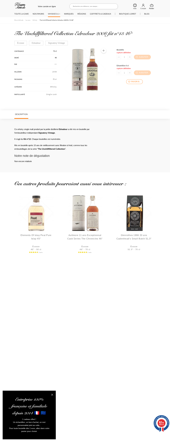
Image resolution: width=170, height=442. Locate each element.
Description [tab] (21, 114)
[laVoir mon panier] (152, 6)
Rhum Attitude (19, 6)
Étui (55, 79)
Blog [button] (146, 14)
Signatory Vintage (56, 43)
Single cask (51, 94)
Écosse (20, 43)
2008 (54, 71)
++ (56, 64)
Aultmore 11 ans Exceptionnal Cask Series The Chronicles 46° (85, 237)
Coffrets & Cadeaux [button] (100, 14)
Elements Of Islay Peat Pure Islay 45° (36, 237)
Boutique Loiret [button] (127, 14)
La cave (28, 20)
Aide (135, 8)
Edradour (36, 43)
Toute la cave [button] (21, 14)
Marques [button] (68, 14)
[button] (103, 50)
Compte (143, 8)
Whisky (35, 20)
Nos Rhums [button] (38, 14)
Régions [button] (81, 14)
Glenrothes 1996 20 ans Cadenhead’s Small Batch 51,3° (133, 237)
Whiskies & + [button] (54, 14)
